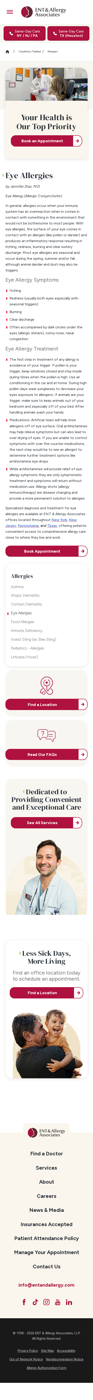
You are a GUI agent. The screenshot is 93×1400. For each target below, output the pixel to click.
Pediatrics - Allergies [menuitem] (27, 648)
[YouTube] (58, 1302)
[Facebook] (24, 1302)
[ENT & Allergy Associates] (43, 12)
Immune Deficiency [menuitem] (26, 630)
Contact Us (46, 1266)
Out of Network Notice (26, 1359)
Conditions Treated (30, 51)
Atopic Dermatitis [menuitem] (25, 595)
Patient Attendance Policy (46, 1238)
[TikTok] (35, 1302)
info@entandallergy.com (46, 1285)
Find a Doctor (46, 1153)
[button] (10, 12)
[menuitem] (46, 1153)
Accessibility (66, 1351)
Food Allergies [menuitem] (22, 621)
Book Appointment (42, 551)
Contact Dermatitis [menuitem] (26, 604)
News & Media (46, 1210)
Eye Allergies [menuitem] (21, 613)
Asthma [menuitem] (17, 586)
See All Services (42, 822)
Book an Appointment (42, 140)
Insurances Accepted (46, 1224)
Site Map (47, 1351)
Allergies (52, 51)
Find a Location (42, 992)
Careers (46, 1196)
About (46, 1182)
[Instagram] (46, 1302)
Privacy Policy (28, 1351)
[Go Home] (9, 52)
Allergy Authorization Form (46, 1368)
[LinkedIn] (69, 1302)
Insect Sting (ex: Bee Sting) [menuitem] (33, 639)
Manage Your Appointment (46, 1252)
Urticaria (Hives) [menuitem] (24, 657)
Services (46, 1168)
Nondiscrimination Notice (65, 1359)
